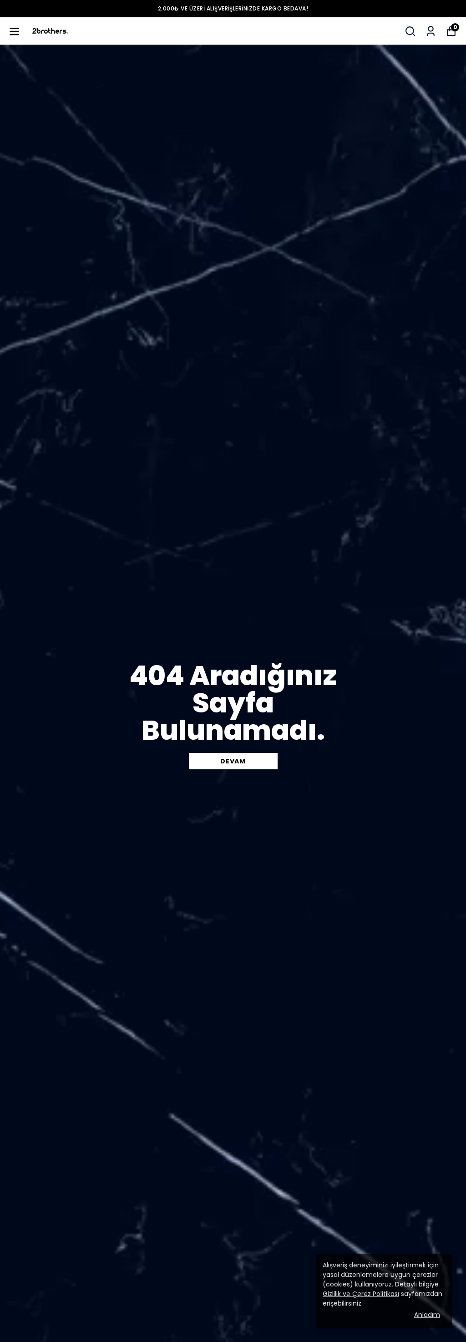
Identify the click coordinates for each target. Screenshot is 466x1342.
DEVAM (233, 761)
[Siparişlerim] (430, 31)
